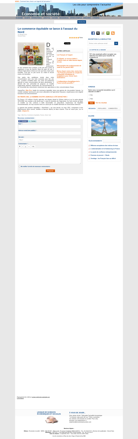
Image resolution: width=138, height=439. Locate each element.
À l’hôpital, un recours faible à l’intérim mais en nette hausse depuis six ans (69, 60)
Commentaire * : (23, 143)
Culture (55, 18)
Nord (46, 115)
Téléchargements (95, 141)
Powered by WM (80, 436)
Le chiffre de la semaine (97, 49)
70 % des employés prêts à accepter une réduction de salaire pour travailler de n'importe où (102, 55)
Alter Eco (29, 90)
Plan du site (67, 436)
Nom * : (20, 124)
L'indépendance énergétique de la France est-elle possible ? (68, 82)
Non (91, 99)
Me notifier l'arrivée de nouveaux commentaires (35, 166)
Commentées (113, 108)
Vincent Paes (21, 36)
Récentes (92, 108)
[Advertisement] (52, 182)
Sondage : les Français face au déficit (103, 158)
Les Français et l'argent (64, 55)
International (36, 18)
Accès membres (58, 436)
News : (17, 1)
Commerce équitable (33, 115)
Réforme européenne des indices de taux (104, 145)
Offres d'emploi (76, 18)
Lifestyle (46, 18)
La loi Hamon (20, 398)
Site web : (21, 137)
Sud (50, 115)
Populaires (102, 108)
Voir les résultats (101, 103)
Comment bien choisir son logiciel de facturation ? (35, 1)
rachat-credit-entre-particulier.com (41, 397)
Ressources (64, 18)
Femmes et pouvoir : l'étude (100, 155)
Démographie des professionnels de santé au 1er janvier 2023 (69, 66)
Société (27, 18)
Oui (91, 95)
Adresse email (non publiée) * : (27, 130)
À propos (96, 18)
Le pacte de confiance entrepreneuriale (104, 152)
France (42, 115)
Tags (73, 436)
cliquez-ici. (25, 111)
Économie (19, 18)
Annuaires (87, 18)
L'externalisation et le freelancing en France (105, 149)
